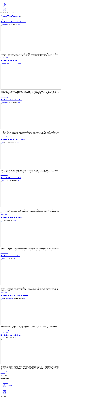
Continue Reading (4, 57)
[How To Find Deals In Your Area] (31, 128)
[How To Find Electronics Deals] (31, 363)
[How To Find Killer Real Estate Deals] (31, 50)
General (3, 102)
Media (4, 9)
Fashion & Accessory (9, 298)
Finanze (3, 24)
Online (4, 4)
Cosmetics (5, 5)
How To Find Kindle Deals (9, 60)
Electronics (5, 6)
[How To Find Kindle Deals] (31, 89)
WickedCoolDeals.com (10, 16)
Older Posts (3, 373)
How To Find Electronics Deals (11, 335)
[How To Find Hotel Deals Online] (31, 246)
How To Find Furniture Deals (10, 256)
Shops (6, 142)
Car (4, 380)
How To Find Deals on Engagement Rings (14, 295)
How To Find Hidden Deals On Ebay (13, 139)
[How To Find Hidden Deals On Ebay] (31, 168)
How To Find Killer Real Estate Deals (13, 22)
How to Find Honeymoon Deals (11, 178)
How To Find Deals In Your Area (11, 100)
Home (4, 3)
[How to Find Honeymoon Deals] (31, 206)
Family (4, 7)
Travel (4, 10)
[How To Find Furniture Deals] (31, 284)
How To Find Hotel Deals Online (11, 217)
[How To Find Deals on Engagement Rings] (31, 324)
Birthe (19, 24)
